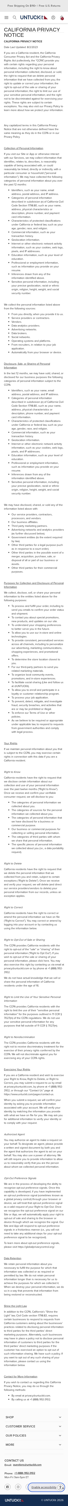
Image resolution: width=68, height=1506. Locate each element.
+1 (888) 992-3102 (24, 1473)
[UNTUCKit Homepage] (34, 17)
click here (43, 961)
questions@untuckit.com (27, 1465)
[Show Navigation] (6, 17)
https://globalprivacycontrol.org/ (36, 1247)
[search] (14, 17)
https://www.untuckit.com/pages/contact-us (28, 1094)
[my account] (53, 17)
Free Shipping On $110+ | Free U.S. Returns (34, 6)
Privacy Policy (52, 106)
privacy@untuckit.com (16, 968)
